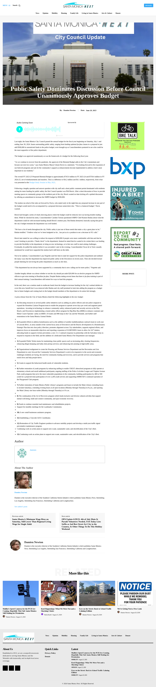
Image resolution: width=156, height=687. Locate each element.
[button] (17, 5)
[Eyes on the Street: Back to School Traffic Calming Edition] (97, 593)
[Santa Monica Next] (78, 5)
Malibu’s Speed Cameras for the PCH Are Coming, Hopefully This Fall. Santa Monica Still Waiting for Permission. (19, 611)
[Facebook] (120, 279)
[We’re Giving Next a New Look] (135, 593)
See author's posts (21, 507)
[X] (125, 279)
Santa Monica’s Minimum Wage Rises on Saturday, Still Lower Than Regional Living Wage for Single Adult (31, 521)
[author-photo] (4, 617)
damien (33, 450)
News (78, 82)
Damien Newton (69, 110)
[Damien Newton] (15, 545)
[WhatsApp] (136, 279)
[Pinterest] (131, 279)
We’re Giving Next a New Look (129, 609)
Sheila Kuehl (48, 615)
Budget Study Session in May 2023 (42, 182)
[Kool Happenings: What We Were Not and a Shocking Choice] (59, 593)
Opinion (74, 667)
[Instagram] (11, 668)
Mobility (74, 659)
